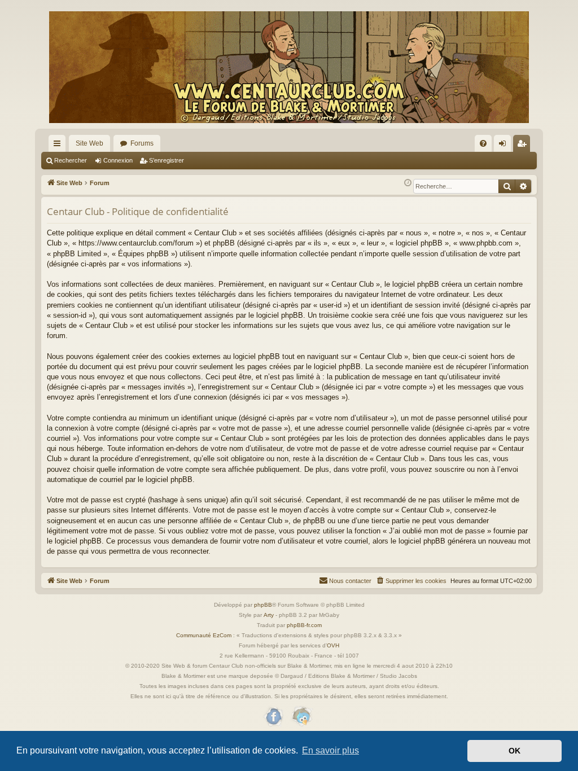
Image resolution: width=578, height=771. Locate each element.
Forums (142, 143)
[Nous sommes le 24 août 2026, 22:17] (407, 183)
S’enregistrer (166, 160)
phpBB (263, 605)
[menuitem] (483, 143)
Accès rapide (59, 145)
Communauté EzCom (203, 635)
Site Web (89, 143)
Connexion (118, 160)
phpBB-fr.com (304, 625)
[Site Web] (289, 67)
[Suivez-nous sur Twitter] (301, 716)
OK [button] (514, 750)
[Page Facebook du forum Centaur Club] (273, 717)
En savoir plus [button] (330, 750)
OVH (333, 645)
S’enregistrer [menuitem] (524, 145)
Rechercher (70, 160)
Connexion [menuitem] (504, 145)
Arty (269, 615)
